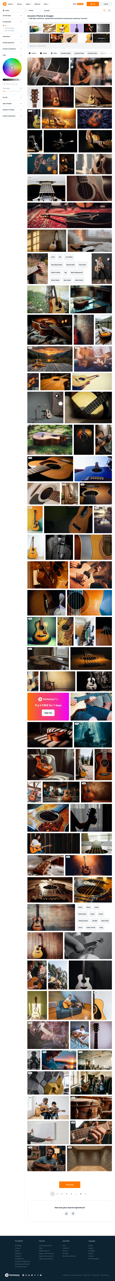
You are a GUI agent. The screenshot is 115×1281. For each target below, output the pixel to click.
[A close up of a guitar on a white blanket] (45, 865)
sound (101, 914)
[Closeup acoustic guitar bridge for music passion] (46, 603)
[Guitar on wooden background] (33, 119)
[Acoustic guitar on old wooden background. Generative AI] (58, 97)
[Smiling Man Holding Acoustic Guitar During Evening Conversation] (46, 1158)
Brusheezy (18, 1245)
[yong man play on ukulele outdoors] (48, 1035)
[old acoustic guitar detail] (93, 547)
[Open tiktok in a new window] (35, 1275)
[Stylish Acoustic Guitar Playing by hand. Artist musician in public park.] (93, 359)
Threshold (6, 88)
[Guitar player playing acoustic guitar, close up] (48, 71)
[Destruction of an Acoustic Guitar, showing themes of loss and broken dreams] (48, 658)
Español (90, 1248)
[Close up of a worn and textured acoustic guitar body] (65, 631)
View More (101, 38)
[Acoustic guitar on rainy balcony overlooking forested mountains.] (103, 330)
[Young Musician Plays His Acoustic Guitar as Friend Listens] (37, 975)
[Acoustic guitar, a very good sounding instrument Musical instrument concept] (48, 299)
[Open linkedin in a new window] (29, 1275)
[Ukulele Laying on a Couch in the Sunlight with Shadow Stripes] (50, 734)
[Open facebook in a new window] (23, 1275)
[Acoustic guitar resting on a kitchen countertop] (91, 299)
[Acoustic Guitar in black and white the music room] (34, 141)
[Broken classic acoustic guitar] (68, 519)
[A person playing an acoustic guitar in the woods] (93, 734)
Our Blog (65, 1253)
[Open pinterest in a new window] (32, 1275)
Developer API (19, 1259)
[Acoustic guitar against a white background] (102, 1005)
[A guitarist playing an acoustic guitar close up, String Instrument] (91, 707)
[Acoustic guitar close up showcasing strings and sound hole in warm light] (91, 658)
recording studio (56, 265)
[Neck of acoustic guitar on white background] (34, 97)
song (101, 927)
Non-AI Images (9, 30)
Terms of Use (86, 1275)
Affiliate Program (44, 1251)
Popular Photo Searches (46, 1256)
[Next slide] (109, 53)
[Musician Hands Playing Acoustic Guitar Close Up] (91, 1132)
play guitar (82, 265)
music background (77, 272)
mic (60, 257)
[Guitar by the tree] (84, 764)
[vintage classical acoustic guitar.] (59, 547)
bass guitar (67, 280)
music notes (79, 280)
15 (81, 1194)
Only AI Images (9, 28)
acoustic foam (92, 53)
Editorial (37, 4)
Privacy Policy (95, 1275)
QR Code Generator (21, 1267)
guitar (80, 907)
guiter (97, 907)
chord (80, 927)
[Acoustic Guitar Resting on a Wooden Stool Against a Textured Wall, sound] (57, 681)
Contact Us (66, 1248)
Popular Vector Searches (46, 1253)
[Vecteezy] (5, 4)
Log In (106, 4)
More (45, 4)
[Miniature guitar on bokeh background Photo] (103, 519)
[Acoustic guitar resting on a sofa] (34, 792)
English (90, 1245)
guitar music (82, 914)
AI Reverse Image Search (22, 1261)
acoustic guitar (66, 53)
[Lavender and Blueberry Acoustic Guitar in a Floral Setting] (94, 119)
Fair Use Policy (105, 1275)
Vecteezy (17, 1248)
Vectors (10, 4)
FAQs (64, 1245)
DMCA (41, 1248)
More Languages (93, 1258)
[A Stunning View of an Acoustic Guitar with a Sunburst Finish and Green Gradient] (41, 631)
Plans (74, 4)
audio (92, 914)
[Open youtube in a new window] (40, 1275)
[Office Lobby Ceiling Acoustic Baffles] (95, 1060)
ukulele (94, 921)
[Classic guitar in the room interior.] (37, 1005)
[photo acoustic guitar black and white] (94, 681)
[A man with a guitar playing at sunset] (59, 1060)
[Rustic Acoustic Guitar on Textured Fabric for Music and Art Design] (49, 330)
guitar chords (91, 927)
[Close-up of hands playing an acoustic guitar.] (32, 681)
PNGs (55, 53)
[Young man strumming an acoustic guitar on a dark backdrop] (95, 141)
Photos (19, 4)
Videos (28, 4)
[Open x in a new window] (38, 1275)
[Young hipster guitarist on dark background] (60, 141)
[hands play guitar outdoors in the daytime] (57, 975)
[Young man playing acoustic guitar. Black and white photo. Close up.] (88, 945)
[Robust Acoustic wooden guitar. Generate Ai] (48, 818)
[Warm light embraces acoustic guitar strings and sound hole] (93, 890)
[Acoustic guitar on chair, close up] (50, 764)
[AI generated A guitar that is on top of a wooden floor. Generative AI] (50, 890)
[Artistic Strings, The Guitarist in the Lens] (33, 1060)
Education (18, 1256)
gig (65, 272)
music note (105, 921)
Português (91, 1251)
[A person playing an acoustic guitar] (103, 440)
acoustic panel (79, 53)
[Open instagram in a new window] (26, 1275)
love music (69, 257)
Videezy (17, 1251)
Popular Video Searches (46, 1259)
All (5, 26)
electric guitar (55, 272)
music (88, 907)
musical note (70, 265)
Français (91, 1256)
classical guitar (83, 921)
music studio (55, 280)
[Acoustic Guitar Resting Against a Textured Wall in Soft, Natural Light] (46, 241)
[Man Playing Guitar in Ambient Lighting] (66, 164)
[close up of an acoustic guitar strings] (104, 631)
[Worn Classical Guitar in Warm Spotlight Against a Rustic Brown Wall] (96, 792)
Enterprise (18, 1253)
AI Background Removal (22, 1264)
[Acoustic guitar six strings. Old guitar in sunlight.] (88, 407)
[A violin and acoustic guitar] (84, 440)
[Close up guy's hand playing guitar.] (91, 71)
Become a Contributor (69, 1256)
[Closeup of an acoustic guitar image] (93, 468)
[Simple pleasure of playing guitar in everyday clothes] (69, 1005)
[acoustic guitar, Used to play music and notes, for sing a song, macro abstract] (96, 843)
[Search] (104, 10)
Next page (69, 1185)
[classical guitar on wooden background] (45, 945)
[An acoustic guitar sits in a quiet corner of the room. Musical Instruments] (69, 493)
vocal (53, 257)
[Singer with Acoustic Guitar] (91, 575)
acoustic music (105, 53)
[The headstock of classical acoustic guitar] (84, 631)
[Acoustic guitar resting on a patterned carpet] (69, 215)
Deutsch (90, 1253)
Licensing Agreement (45, 1245)
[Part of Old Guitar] (101, 1035)
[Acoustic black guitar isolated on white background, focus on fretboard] (46, 188)
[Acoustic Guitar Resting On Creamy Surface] (92, 381)
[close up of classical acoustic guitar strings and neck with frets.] (43, 493)
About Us (65, 1251)
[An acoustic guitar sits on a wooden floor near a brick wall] (93, 97)
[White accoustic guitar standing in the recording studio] (90, 975)
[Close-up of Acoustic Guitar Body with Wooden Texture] (55, 381)
